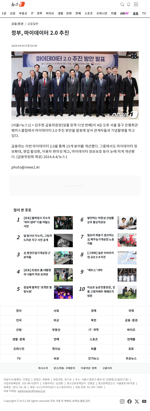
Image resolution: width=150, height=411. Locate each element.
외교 (56, 320)
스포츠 (94, 339)
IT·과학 (94, 330)
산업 (19, 330)
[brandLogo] (18, 4)
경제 (93, 311)
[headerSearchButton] (122, 4)
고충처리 (107, 368)
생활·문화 (18, 339)
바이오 (131, 330)
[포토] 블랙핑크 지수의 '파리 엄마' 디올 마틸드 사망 (37, 222)
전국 (19, 320)
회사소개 (43, 368)
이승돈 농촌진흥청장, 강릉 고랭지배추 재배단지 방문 (101, 292)
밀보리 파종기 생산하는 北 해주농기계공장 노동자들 (100, 239)
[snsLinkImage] (122, 401)
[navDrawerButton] (136, 4)
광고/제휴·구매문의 (64, 368)
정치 (19, 311)
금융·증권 (131, 320)
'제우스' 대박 (94, 270)
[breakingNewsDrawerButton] (128, 4)
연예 (56, 339)
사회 (56, 311)
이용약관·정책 (89, 368)
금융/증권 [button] (17, 24)
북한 (93, 320)
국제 (131, 311)
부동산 (56, 330)
